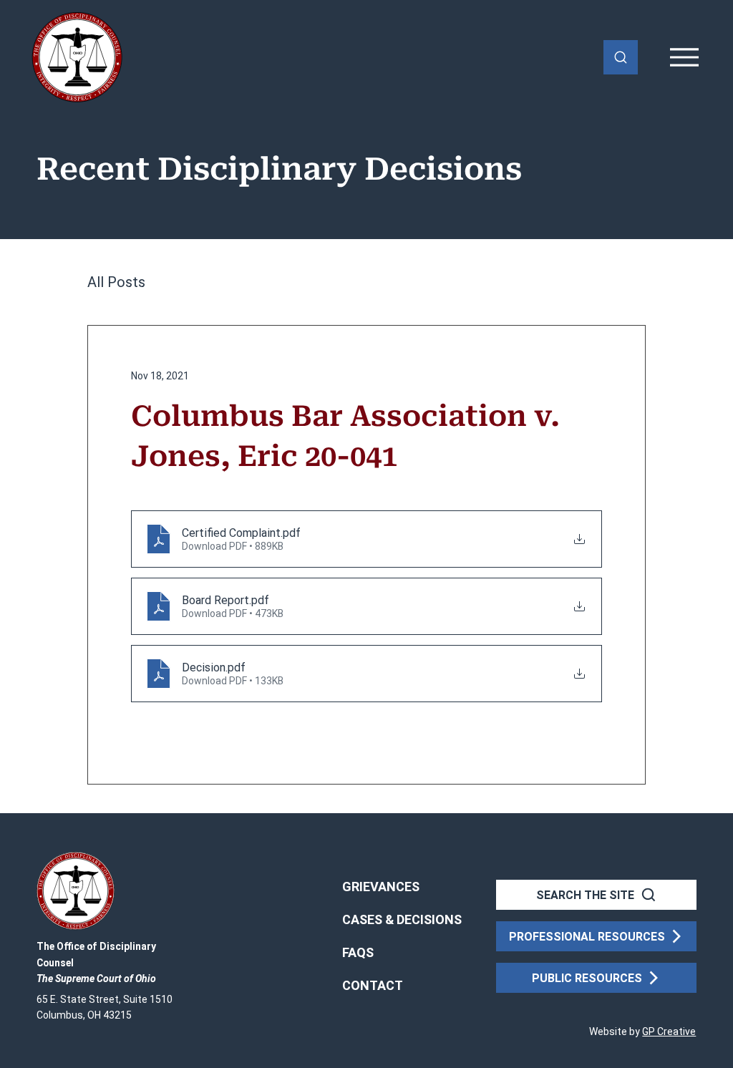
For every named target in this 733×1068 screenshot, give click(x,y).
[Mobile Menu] (685, 57)
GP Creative (669, 1031)
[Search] (620, 57)
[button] (372, 985)
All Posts (116, 282)
